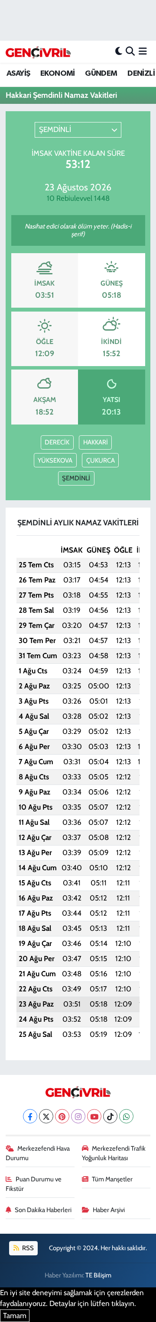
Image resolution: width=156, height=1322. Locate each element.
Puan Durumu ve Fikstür (34, 1184)
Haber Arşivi (109, 1210)
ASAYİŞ (18, 73)
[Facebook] (30, 1116)
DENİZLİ (141, 73)
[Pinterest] (62, 1116)
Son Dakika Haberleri (43, 1210)
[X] (46, 1116)
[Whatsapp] (126, 1116)
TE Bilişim (98, 1275)
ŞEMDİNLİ (76, 478)
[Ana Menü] (143, 51)
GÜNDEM (101, 73)
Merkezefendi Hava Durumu (38, 1153)
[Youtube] (94, 1116)
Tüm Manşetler (112, 1179)
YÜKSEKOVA (55, 460)
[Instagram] (78, 1116)
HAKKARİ (95, 442)
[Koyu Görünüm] (118, 51)
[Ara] (130, 51)
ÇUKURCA (100, 460)
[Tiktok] (110, 1116)
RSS (27, 1248)
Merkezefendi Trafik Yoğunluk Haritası (114, 1153)
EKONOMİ (57, 73)
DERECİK (57, 442)
